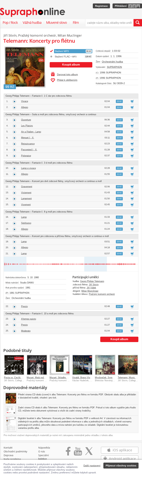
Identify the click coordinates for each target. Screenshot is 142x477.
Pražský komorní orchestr (102, 294)
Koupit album (71, 64)
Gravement (26, 186)
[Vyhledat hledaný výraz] (137, 22)
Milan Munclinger (89, 291)
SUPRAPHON (114, 67)
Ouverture (26, 119)
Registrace (101, 6)
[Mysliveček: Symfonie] (105, 364)
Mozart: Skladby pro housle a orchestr (69, 377)
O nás (41, 451)
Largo (24, 217)
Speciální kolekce (43, 457)
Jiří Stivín (94, 284)
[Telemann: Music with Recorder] (127, 364)
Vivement (26, 204)
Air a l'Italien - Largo (31, 131)
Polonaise (26, 155)
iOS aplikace (122, 450)
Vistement (26, 192)
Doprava (8, 455)
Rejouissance (28, 143)
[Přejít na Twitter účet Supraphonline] (89, 453)
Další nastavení (91, 465)
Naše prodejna (12, 459)
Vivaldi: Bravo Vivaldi (83, 377)
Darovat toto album (67, 74)
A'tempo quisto (28, 319)
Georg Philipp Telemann (92, 281)
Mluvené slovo (56, 22)
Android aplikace (122, 458)
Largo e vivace (28, 168)
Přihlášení (121, 6)
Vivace (24, 101)
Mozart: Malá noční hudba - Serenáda (45, 377)
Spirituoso (26, 223)
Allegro (24, 107)
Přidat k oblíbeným (67, 80)
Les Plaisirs (27, 125)
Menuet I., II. (27, 137)
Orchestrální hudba (112, 61)
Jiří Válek (91, 287)
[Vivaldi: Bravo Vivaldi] (82, 364)
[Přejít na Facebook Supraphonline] (68, 453)
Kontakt (8, 447)
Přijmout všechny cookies (121, 465)
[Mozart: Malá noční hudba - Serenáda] (36, 364)
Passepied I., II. (29, 149)
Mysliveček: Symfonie (106, 377)
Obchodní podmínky (15, 451)
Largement (26, 198)
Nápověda (44, 447)
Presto (24, 306)
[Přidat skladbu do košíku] (132, 101)
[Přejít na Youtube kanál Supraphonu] (77, 453)
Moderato (25, 331)
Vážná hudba (32, 22)
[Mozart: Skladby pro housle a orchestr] (59, 364)
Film (76, 22)
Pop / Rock (10, 22)
